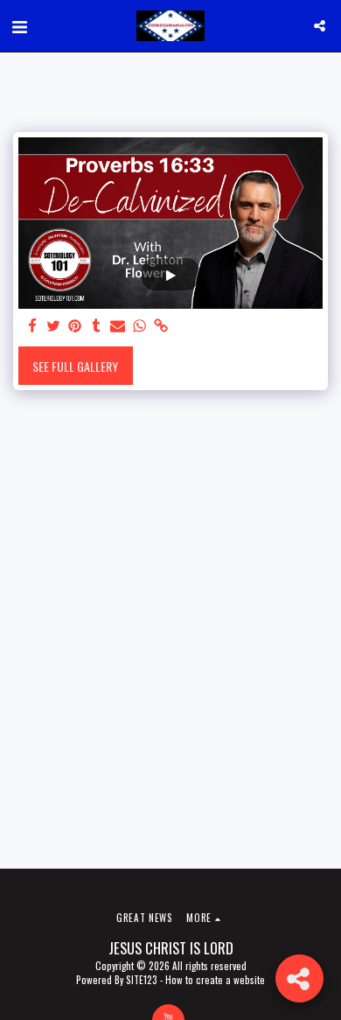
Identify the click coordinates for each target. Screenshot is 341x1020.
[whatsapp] (140, 326)
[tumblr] (97, 326)
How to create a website (215, 980)
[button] (19, 25)
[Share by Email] (118, 326)
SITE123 (141, 980)
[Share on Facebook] (32, 326)
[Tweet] (54, 326)
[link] (161, 326)
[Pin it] (75, 326)
